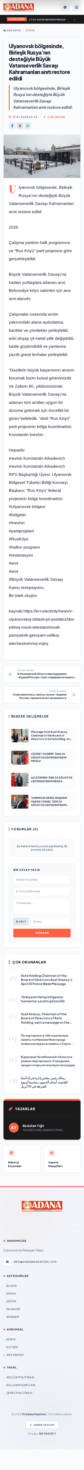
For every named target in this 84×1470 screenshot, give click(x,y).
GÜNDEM (12, 1317)
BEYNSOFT (47, 1433)
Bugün (11, 1285)
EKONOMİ (13, 1309)
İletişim (12, 1347)
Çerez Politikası (19, 1392)
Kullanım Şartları (20, 1385)
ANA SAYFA (13, 30)
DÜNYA (30, 30)
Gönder (42, 933)
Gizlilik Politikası (20, 1377)
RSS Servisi (15, 1355)
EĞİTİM (11, 1301)
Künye (11, 1339)
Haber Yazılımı (44, 1425)
